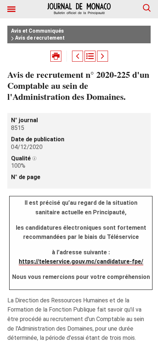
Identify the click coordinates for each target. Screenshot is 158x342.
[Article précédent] (77, 56)
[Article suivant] (102, 56)
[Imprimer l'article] (55, 56)
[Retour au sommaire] (90, 56)
